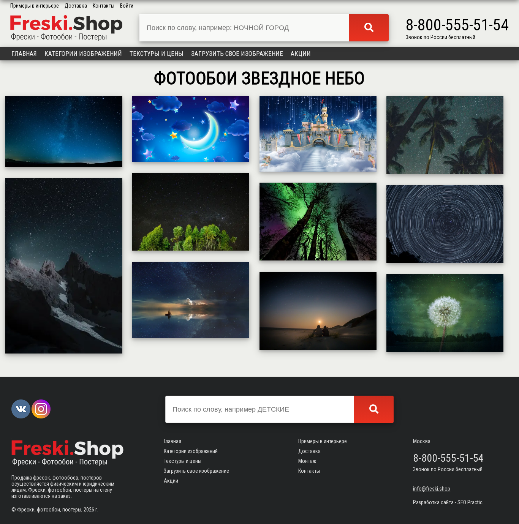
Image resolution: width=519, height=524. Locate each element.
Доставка (76, 6)
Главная (24, 53)
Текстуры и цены (157, 53)
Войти (126, 6)
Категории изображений (83, 53)
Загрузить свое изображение (237, 53)
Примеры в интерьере (34, 6)
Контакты (103, 6)
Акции (301, 53)
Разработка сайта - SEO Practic (448, 502)
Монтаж (307, 461)
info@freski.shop (431, 489)
